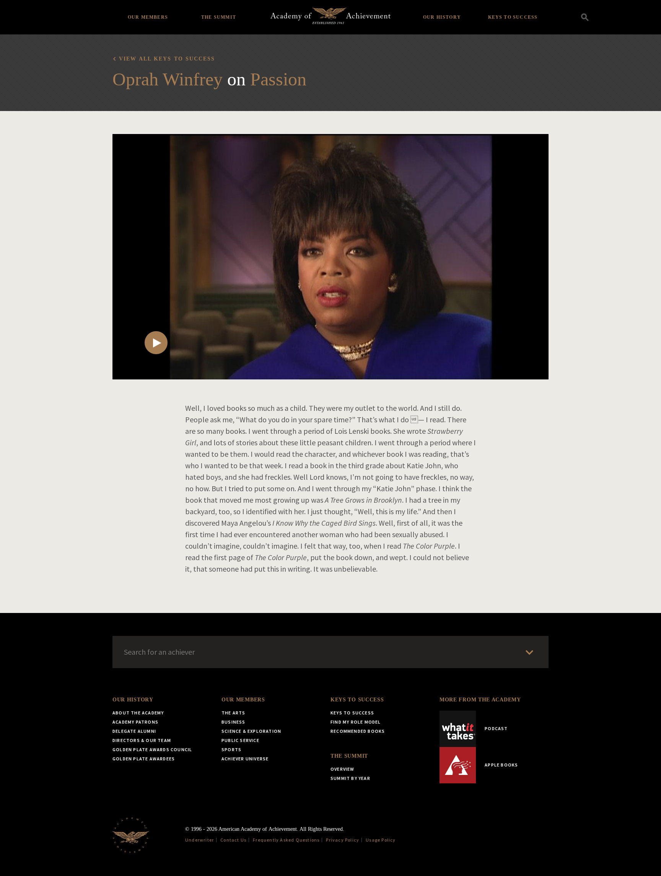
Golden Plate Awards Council (152, 749)
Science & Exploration (251, 731)
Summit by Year (350, 778)
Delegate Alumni (134, 731)
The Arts (233, 713)
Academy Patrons (135, 722)
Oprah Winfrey (167, 79)
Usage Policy (381, 840)
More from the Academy (480, 700)
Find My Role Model (355, 722)
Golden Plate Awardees (143, 759)
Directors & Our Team (141, 740)
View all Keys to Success (167, 59)
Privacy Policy (342, 840)
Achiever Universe (245, 759)
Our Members (148, 17)
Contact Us (233, 840)
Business (233, 722)
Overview (342, 769)
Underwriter (199, 840)
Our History (442, 17)
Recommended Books (357, 731)
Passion (278, 79)
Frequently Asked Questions (286, 840)
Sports (231, 749)
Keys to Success (513, 17)
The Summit (218, 17)
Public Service (240, 740)
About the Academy (138, 713)
